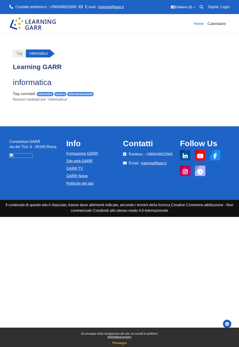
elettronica (45, 94)
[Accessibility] (227, 323)
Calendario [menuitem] (216, 24)
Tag (19, 53)
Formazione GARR (82, 154)
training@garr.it (111, 7)
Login (225, 7)
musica (60, 94)
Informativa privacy (119, 337)
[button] (183, 7)
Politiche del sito (80, 183)
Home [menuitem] (199, 24)
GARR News (77, 176)
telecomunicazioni (80, 94)
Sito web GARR (79, 161)
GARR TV (74, 168)
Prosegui (119, 343)
